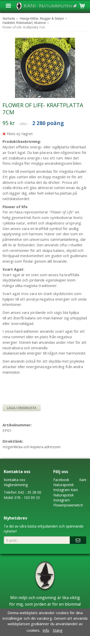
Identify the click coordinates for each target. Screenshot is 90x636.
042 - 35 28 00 (29, 492)
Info (45, 630)
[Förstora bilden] (45, 67)
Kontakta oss (14, 479)
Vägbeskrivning (16, 484)
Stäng (57, 630)
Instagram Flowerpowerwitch (68, 502)
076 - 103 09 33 (27, 497)
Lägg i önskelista (21, 408)
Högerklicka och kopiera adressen (31, 446)
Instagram (61, 489)
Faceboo (60, 479)
